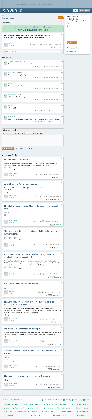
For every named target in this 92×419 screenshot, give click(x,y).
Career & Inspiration (35, 408)
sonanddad (11, 291)
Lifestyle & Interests (82, 408)
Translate (50, 47)
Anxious (47, 404)
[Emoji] (11, 133)
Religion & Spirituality (82, 411)
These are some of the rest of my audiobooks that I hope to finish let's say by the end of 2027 (32, 232)
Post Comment (8, 148)
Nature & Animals (15, 415)
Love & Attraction (34, 411)
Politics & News (21, 411)
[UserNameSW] (5, 74)
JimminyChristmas (13, 61)
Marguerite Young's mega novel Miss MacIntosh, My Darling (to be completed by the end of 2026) (29, 303)
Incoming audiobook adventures (16, 160)
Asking (86, 404)
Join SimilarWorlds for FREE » (32, 29)
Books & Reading (8, 18)
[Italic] (22, 133)
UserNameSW (12, 72)
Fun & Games (49, 408)
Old (10, 58)
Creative (24, 404)
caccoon (10, 116)
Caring (72, 404)
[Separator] (37, 133)
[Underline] (26, 133)
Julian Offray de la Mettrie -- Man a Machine (20, 184)
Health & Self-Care (60, 415)
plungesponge (12, 44)
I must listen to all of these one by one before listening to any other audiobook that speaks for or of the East (29, 255)
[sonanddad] (6, 292)
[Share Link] (50, 177)
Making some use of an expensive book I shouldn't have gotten (27, 376)
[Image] (4, 133)
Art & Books (5, 15)
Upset (56, 404)
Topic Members (73, 51)
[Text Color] (15, 133)
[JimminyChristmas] (5, 63)
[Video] (8, 133)
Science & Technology (65, 411)
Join (60, 18)
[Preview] (17, 148)
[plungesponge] (6, 45)
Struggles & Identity (49, 411)
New (7, 58)
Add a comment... (10, 130)
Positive (7, 404)
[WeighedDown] (5, 96)
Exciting (15, 404)
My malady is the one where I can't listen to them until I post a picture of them (31, 207)
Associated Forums (74, 48)
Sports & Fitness (37, 415)
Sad (79, 404)
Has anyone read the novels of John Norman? (21, 284)
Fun (32, 404)
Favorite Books (57, 199)
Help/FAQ (68, 400)
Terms (87, 400)
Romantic (64, 404)
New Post (72, 43)
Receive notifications (28, 149)
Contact (59, 400)
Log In (75, 10)
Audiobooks (58, 177)
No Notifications (8, 22)
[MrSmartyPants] (6, 174)
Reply (46, 66)
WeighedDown (12, 94)
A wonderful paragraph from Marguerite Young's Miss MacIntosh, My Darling (30, 352)
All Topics (81, 415)
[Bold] (19, 133)
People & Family (20, 408)
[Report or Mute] (61, 34)
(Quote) (6, 212)
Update (8, 408)
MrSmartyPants (13, 173)
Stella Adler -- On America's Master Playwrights (22, 329)
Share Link (58, 47)
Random (39, 404)
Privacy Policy (78, 400)
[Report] (62, 61)
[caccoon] (5, 118)
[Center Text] (30, 133)
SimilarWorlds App (49, 400)
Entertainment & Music (65, 408)
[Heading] (33, 133)
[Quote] (41, 133)
